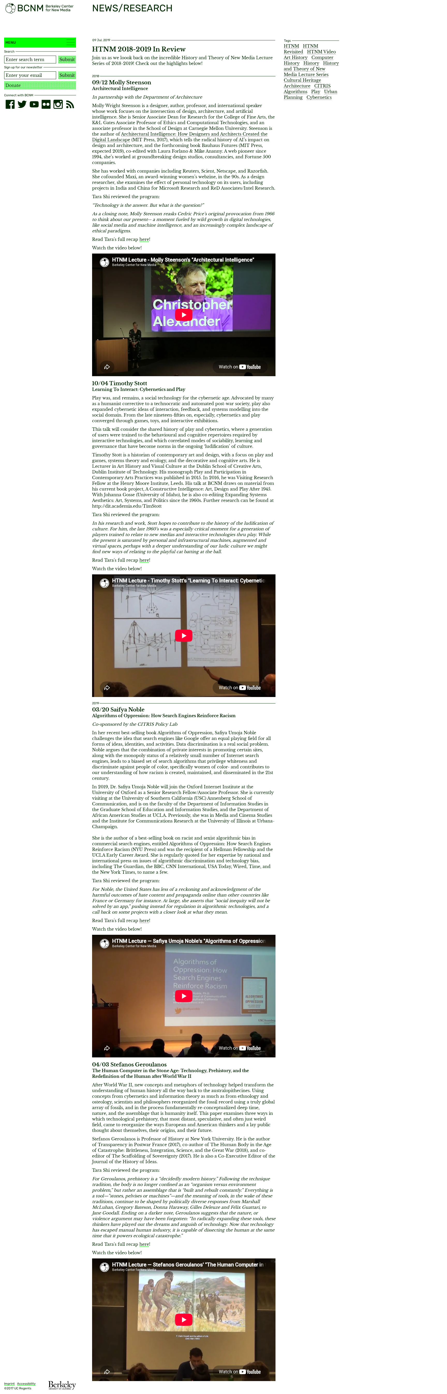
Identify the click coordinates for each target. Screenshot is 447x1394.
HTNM (291, 46)
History (311, 63)
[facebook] (10, 104)
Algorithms (295, 91)
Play (315, 91)
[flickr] (46, 104)
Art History (296, 57)
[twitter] (22, 104)
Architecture (297, 85)
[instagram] (58, 104)
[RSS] (70, 104)
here (144, 239)
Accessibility (26, 1383)
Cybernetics (319, 97)
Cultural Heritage (302, 80)
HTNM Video (321, 51)
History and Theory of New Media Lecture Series (311, 69)
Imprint (9, 1383)
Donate (13, 85)
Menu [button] (10, 42)
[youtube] (34, 104)
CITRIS (322, 85)
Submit (67, 59)
